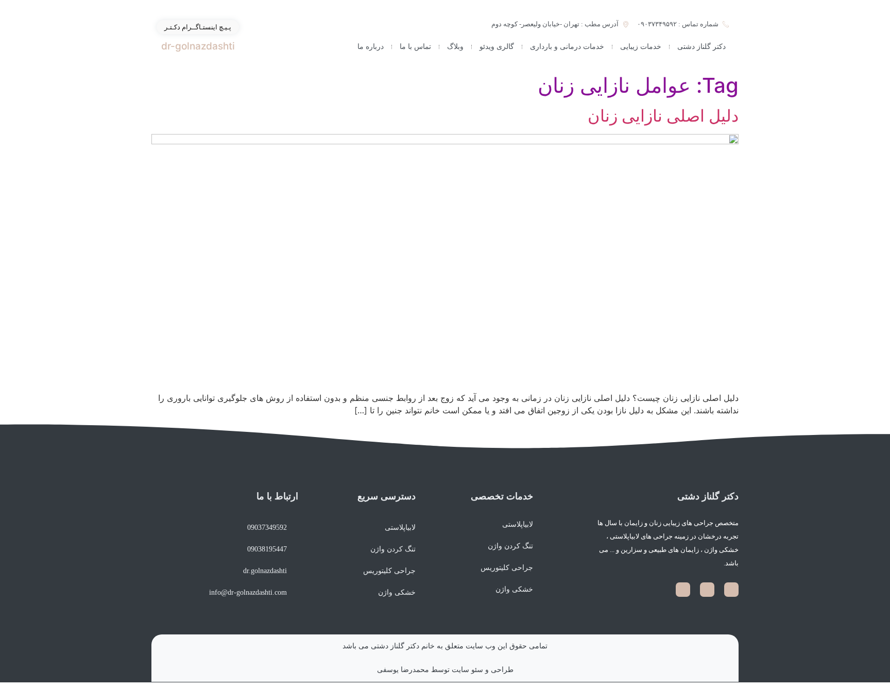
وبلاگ (455, 47)
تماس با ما (415, 47)
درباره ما (370, 47)
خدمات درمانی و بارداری (567, 47)
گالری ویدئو (497, 47)
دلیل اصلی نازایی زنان (663, 116)
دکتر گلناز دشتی (701, 47)
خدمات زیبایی (640, 47)
